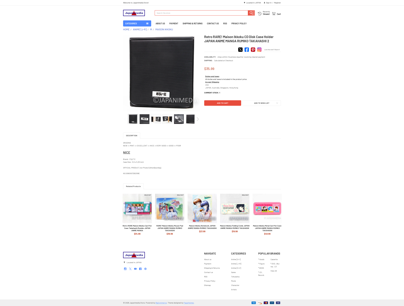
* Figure (261, 263)
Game (233, 272)
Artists (234, 289)
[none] (161, 73)
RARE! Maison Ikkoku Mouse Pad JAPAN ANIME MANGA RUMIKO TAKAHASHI (169, 228)
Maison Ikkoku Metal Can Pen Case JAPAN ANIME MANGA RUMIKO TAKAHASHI (267, 228)
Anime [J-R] (236, 263)
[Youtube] (135, 269)
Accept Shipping (212, 82)
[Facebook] (140, 269)
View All (273, 271)
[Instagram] (125, 269)
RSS (225, 23)
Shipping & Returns (193, 23)
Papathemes (189, 303)
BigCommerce (161, 303)
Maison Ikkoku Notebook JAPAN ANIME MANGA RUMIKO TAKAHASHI (202, 227)
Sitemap (207, 285)
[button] (262, 103)
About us (160, 23)
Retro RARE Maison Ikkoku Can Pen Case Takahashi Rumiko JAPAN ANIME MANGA (137, 228)
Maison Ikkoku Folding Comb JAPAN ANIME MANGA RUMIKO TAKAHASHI (234, 227)
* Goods (261, 259)
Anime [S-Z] (236, 268)
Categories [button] (131, 23)
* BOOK (261, 268)
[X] (130, 269)
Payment (173, 23)
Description (131, 135)
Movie (233, 281)
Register (277, 2)
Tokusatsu (235, 276)
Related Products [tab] (133, 186)
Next (198, 119)
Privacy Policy (239, 23)
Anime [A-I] (236, 259)
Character (235, 285)
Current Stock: (212, 92)
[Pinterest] (145, 269)
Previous (125, 119)
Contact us (213, 23)
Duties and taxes (212, 76)
